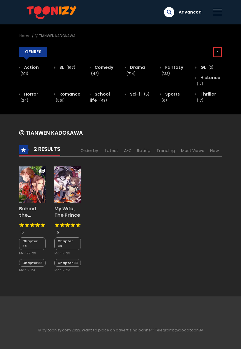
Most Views (192, 151)
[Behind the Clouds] (32, 184)
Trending (165, 151)
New (214, 151)
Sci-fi (139, 94)
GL (206, 67)
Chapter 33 (32, 263)
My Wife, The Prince (67, 211)
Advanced (190, 12)
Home (25, 35)
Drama (135, 70)
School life (100, 97)
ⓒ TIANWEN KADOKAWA (55, 35)
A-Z (127, 151)
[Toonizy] (53, 12)
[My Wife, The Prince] (67, 184)
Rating (143, 151)
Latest (111, 151)
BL (66, 67)
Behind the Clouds (27, 215)
